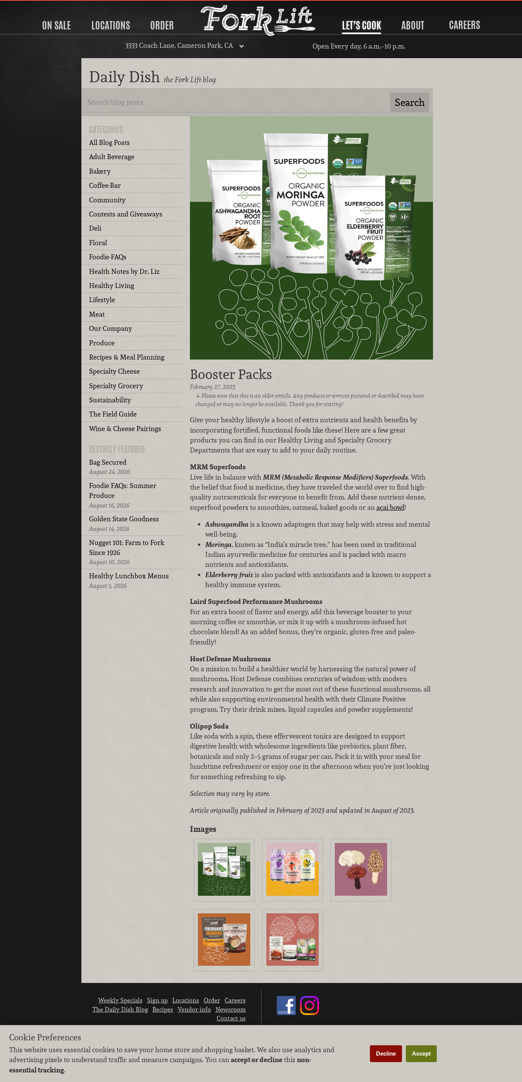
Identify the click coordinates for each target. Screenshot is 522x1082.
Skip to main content (36, 6)
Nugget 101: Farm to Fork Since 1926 (126, 552)
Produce (102, 342)
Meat (97, 314)
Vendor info (194, 1009)
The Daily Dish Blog (120, 1009)
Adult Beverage (112, 156)
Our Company (110, 328)
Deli (95, 228)
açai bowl (390, 507)
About (412, 25)
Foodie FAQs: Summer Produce (122, 495)
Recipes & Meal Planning (126, 357)
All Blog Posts (109, 142)
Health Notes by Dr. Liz (124, 271)
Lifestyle (102, 299)
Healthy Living (111, 285)
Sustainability (110, 399)
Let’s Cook (361, 25)
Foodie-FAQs (107, 256)
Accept (421, 1053)
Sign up (157, 1000)
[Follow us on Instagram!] (309, 1013)
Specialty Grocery (116, 385)
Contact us (231, 1018)
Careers (464, 25)
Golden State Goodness (124, 523)
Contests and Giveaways (125, 214)
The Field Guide (113, 414)
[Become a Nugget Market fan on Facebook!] (286, 1013)
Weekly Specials (120, 1000)
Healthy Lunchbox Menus (129, 580)
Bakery (100, 171)
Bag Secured (109, 467)
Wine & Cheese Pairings (125, 428)
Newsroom (231, 1009)
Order (162, 25)
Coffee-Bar (105, 185)
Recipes (162, 1009)
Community (107, 199)
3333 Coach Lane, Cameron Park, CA (179, 45)
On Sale (56, 25)
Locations (110, 25)
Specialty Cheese (114, 371)
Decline (386, 1053)
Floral (98, 242)
